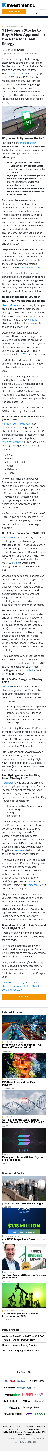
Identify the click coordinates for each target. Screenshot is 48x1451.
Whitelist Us (13, 1429)
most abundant (28, 142)
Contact (17, 1426)
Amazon (33, 885)
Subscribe (14, 11)
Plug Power (8, 782)
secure (19, 850)
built (14, 562)
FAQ (44, 1432)
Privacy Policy (35, 1429)
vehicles (32, 319)
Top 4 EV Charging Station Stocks (21, 1350)
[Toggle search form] (35, 11)
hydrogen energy (11, 442)
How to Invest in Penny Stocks (19, 1345)
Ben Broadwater (15, 49)
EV (24, 354)
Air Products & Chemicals (16, 424)
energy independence (33, 267)
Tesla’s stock (20, 73)
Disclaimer (40, 1426)
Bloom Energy (10, 537)
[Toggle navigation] (42, 11)
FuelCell (6, 686)
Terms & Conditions (24, 1435)
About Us (7, 1426)
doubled (28, 670)
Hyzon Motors (10, 305)
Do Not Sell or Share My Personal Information (21, 1432)
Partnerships (28, 1426)
